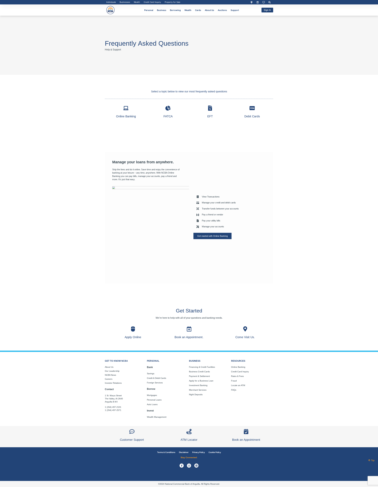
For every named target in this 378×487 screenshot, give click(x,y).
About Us (209, 10)
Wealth (137, 2)
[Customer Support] (132, 431)
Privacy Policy (198, 452)
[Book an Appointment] (246, 431)
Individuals (111, 2)
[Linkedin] (196, 465)
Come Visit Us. (245, 337)
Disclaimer (184, 452)
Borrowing (175, 10)
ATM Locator (189, 439)
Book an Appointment (246, 439)
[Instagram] (189, 465)
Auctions (222, 10)
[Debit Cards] (252, 108)
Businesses (125, 2)
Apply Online (133, 337)
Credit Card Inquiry (152, 2)
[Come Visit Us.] (245, 329)
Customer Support (132, 439)
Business (161, 10)
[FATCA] (168, 108)
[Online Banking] (125, 108)
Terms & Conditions (166, 452)
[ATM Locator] (189, 431)
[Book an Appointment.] (189, 329)
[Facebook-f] (181, 465)
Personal (148, 10)
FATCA (168, 116)
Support (235, 10)
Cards (198, 10)
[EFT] (210, 108)
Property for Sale (172, 2)
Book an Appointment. (189, 337)
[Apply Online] (133, 329)
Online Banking (126, 116)
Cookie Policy (214, 452)
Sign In (267, 10)
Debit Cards (252, 116)
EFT (210, 116)
